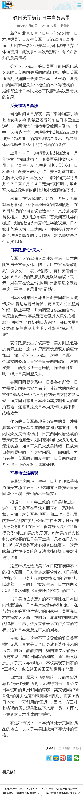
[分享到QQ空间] (56, 758)
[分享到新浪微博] (63, 758)
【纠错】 (50, 748)
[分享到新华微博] (49, 758)
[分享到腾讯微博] (70, 758)
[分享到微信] (76, 758)
